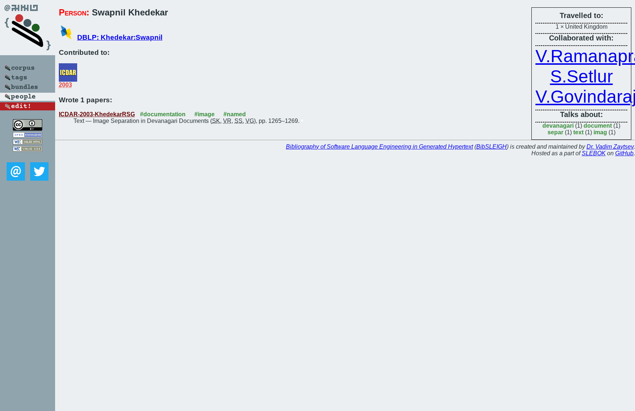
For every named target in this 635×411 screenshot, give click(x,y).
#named (234, 114)
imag (600, 132)
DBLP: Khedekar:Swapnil (119, 37)
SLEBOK (594, 153)
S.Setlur (581, 76)
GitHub (624, 153)
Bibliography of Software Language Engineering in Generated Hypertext (379, 147)
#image (204, 114)
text (578, 132)
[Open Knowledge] (27, 135)
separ (555, 132)
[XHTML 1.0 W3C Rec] (27, 142)
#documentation (163, 114)
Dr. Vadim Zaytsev (610, 147)
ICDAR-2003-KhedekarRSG (97, 114)
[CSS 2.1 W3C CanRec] (27, 157)
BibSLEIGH (491, 147)
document (598, 126)
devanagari (558, 126)
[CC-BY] (27, 128)
